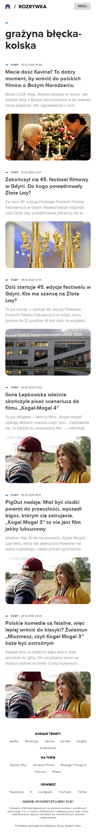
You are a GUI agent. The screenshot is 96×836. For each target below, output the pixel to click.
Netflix (14, 741)
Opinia (49, 741)
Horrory (40, 772)
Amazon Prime (43, 765)
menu (82, 6)
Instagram (45, 792)
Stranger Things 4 (73, 765)
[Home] (30, 7)
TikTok (82, 792)
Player (56, 772)
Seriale (65, 741)
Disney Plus (18, 765)
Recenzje (31, 741)
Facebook (16, 792)
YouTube (65, 792)
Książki (82, 741)
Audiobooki (48, 748)
